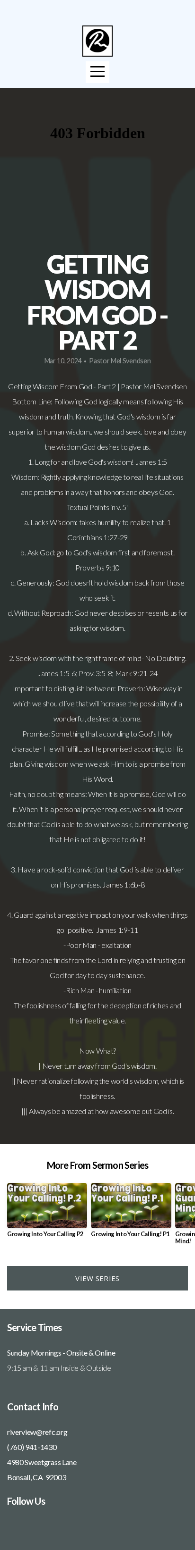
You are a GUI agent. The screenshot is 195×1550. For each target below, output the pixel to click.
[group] (47, 1214)
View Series (97, 1278)
